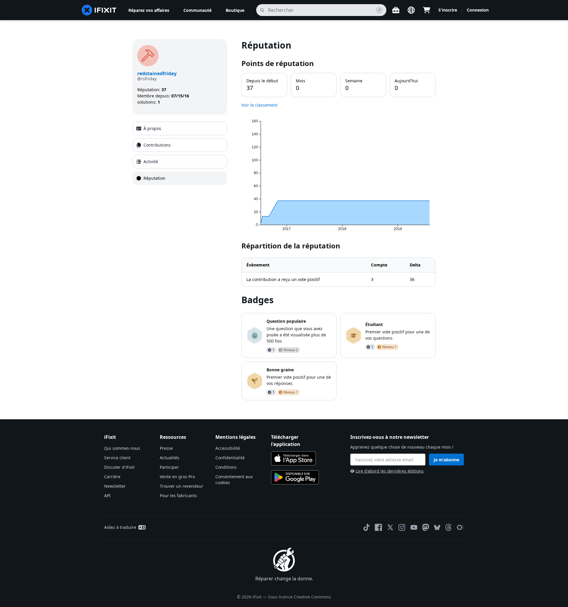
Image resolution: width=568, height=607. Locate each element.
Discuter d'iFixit (119, 467)
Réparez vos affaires (148, 10)
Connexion (478, 10)
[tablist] (180, 153)
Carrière (112, 476)
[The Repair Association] (460, 527)
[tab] (180, 128)
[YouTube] (413, 527)
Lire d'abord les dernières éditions (390, 471)
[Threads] (448, 527)
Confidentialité (230, 457)
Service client (117, 457)
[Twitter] (390, 527)
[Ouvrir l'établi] (396, 10)
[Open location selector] (411, 10)
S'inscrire (447, 10)
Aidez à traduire (120, 527)
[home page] (99, 10)
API (107, 495)
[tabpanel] (338, 219)
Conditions (226, 467)
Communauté (197, 10)
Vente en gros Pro (177, 476)
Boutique (235, 10)
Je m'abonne (446, 460)
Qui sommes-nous (122, 448)
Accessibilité (227, 448)
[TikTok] (366, 527)
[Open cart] (427, 10)
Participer (169, 467)
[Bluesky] (437, 527)
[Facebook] (378, 527)
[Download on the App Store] (293, 458)
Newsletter (115, 486)
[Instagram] (402, 527)
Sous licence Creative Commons (299, 597)
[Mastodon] (425, 527)
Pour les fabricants (178, 495)
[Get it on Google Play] (295, 477)
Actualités (169, 457)
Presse (166, 448)
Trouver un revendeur (181, 486)
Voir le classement (259, 105)
